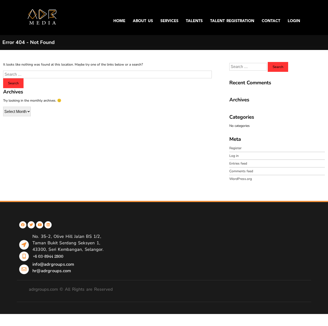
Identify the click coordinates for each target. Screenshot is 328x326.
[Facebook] (22, 224)
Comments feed (241, 171)
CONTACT (271, 21)
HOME (119, 21)
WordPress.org (240, 179)
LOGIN (294, 21)
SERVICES (169, 21)
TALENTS (194, 21)
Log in (234, 156)
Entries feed (238, 163)
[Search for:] (107, 74)
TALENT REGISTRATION (232, 21)
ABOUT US (143, 21)
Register (235, 148)
